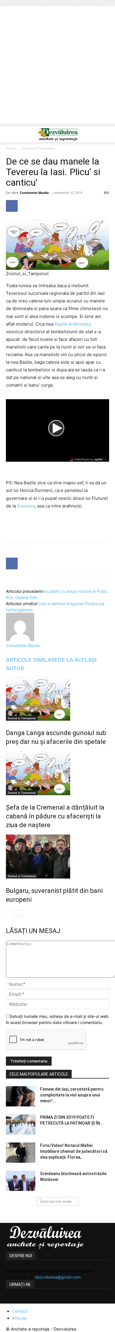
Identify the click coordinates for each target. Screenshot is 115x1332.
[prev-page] (9, 913)
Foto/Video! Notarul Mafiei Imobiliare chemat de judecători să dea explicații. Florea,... (73, 1151)
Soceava (26, 506)
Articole (19, 1318)
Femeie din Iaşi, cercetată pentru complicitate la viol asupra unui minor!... (72, 1095)
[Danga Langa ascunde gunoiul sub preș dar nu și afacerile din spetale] (57, 699)
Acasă (11, 148)
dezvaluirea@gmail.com (58, 1277)
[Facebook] (12, 206)
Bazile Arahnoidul (73, 324)
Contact (19, 1311)
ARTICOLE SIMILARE (32, 659)
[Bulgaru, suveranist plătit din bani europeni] (57, 857)
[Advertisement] (57, 66)
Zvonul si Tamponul (38, 148)
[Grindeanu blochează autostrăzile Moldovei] (20, 1181)
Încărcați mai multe (56, 1201)
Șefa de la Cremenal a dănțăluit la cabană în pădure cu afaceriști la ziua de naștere (55, 816)
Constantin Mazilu (34, 192)
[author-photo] (20, 639)
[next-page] (19, 913)
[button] (10, 134)
